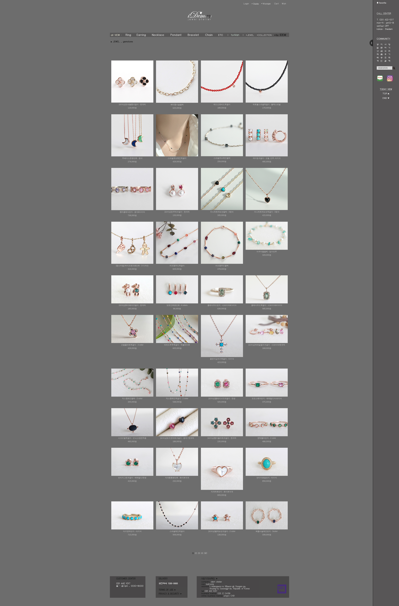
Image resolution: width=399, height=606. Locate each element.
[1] (193, 553)
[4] (202, 553)
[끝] (205, 553)
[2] (196, 553)
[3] (199, 553)
